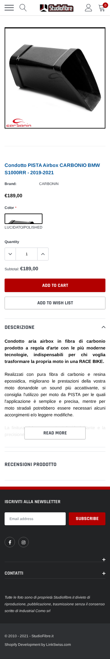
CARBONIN (49, 184)
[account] (88, 8)
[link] (10, 542)
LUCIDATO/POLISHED (23, 219)
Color (10, 208)
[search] (23, 7)
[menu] (9, 7)
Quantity (12, 242)
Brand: (10, 184)
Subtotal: (12, 269)
